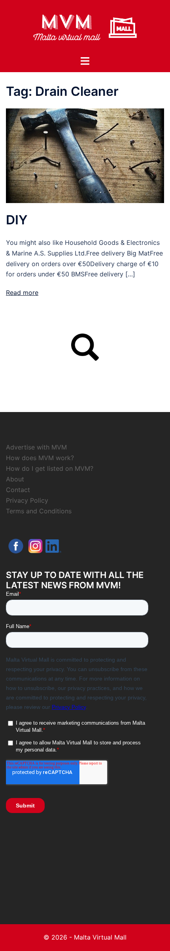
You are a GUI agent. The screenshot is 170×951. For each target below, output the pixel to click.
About (15, 479)
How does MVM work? (40, 458)
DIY (17, 219)
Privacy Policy (27, 500)
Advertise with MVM (36, 447)
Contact (18, 490)
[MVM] (85, 27)
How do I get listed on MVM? (49, 468)
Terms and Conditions (39, 511)
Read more (22, 292)
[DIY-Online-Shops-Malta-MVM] (85, 155)
